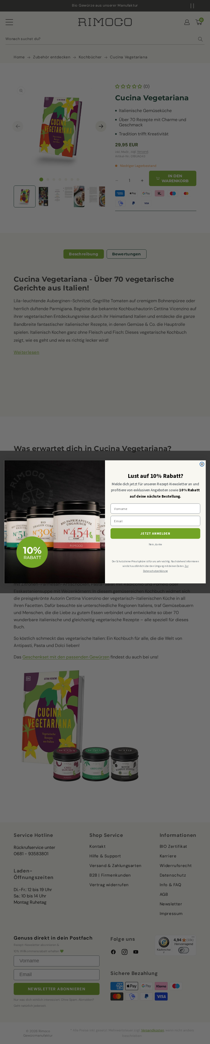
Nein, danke (155, 544)
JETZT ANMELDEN (155, 534)
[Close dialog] (202, 464)
